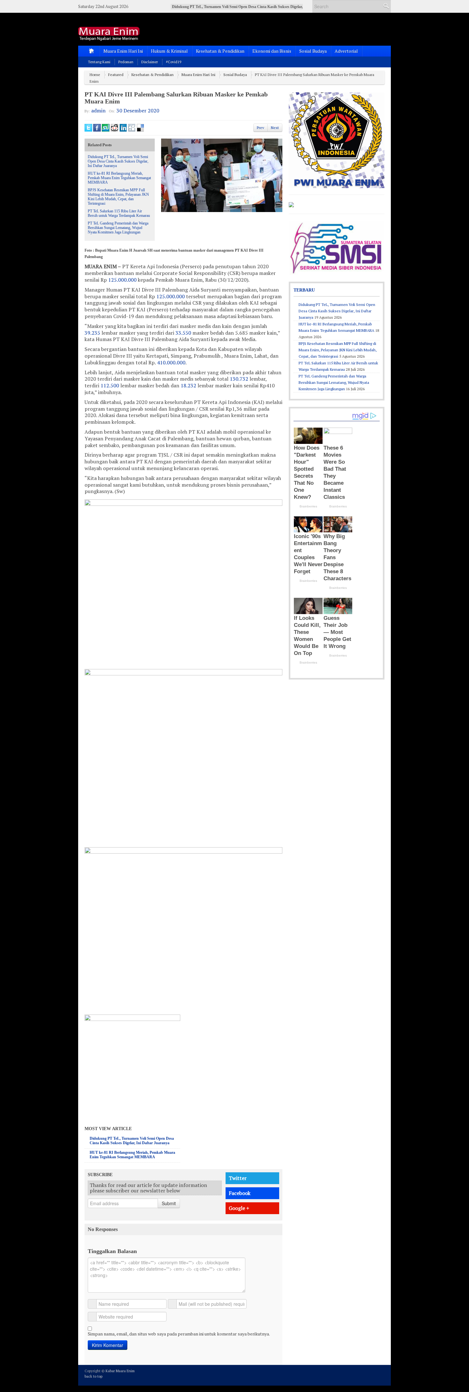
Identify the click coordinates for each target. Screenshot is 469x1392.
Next (275, 127)
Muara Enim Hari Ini (123, 51)
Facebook (239, 1193)
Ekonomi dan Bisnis (271, 51)
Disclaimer (149, 62)
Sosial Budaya (313, 51)
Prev (260, 127)
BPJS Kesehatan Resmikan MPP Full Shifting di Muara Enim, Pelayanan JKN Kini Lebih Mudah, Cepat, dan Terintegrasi (118, 197)
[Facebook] (363, 1375)
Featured (115, 74)
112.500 (109, 385)
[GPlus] (372, 1375)
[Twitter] (355, 1375)
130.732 (239, 378)
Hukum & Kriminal (169, 51)
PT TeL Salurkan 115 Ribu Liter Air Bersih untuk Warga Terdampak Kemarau (119, 213)
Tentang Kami (99, 62)
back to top (93, 1376)
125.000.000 (122, 279)
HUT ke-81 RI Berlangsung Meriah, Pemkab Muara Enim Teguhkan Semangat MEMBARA (119, 178)
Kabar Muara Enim (120, 1371)
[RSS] (380, 1375)
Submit (169, 1203)
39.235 (92, 332)
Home (95, 74)
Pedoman (125, 62)
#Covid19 (173, 62)
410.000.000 (171, 362)
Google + (239, 1208)
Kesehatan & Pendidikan (220, 51)
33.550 (183, 332)
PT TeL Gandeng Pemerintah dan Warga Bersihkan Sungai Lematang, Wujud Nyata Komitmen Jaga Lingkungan (118, 227)
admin (98, 110)
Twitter (238, 1178)
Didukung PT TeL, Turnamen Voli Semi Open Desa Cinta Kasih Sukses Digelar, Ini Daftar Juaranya (118, 161)
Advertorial (346, 51)
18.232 (188, 385)
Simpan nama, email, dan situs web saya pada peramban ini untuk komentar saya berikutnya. (179, 1334)
